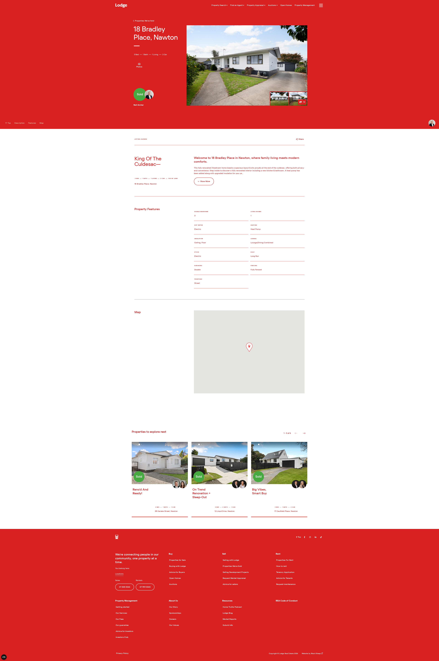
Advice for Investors (124, 631)
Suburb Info (227, 625)
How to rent (281, 566)
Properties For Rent (284, 560)
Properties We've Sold (232, 566)
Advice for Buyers (177, 572)
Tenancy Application (285, 572)
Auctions (173, 584)
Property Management (126, 601)
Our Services (121, 613)
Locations (119, 574)
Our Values (174, 625)
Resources (227, 601)
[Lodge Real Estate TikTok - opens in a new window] (321, 537)
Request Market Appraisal (234, 578)
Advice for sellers (230, 584)
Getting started (122, 607)
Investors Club (121, 637)
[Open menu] (321, 5)
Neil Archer (139, 105)
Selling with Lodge (230, 560)
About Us (173, 601)
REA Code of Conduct (286, 601)
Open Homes (175, 578)
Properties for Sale (177, 560)
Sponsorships (175, 613)
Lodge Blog (227, 613)
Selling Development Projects (235, 572)
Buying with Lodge (177, 566)
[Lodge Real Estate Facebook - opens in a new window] (304, 537)
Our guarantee (121, 625)
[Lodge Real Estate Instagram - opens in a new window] (310, 537)
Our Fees (119, 619)
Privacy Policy (122, 653)
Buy (171, 554)
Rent (278, 554)
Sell (224, 554)
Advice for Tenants (284, 578)
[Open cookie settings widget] (4, 657)
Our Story (173, 607)
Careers (172, 619)
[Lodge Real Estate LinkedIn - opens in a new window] (315, 537)
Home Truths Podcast (232, 607)
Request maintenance (285, 584)
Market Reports (229, 619)
